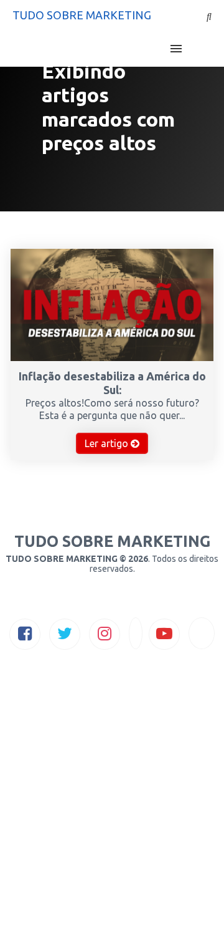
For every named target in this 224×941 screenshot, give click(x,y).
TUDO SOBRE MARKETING (81, 15)
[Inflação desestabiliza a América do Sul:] (112, 357)
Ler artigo (108, 443)
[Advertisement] (112, 822)
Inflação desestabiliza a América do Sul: (112, 383)
